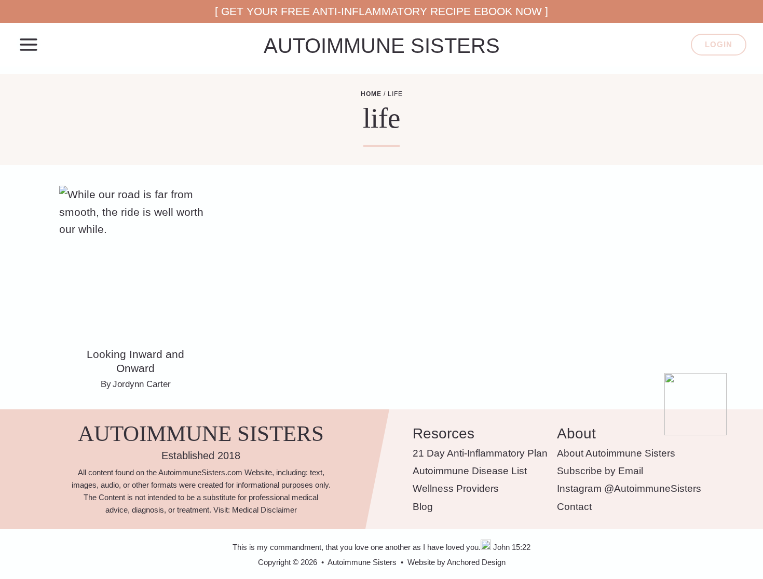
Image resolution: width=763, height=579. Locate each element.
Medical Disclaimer (264, 509)
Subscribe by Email (600, 470)
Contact (574, 506)
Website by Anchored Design (456, 562)
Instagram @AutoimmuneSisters (629, 488)
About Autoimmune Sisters (616, 453)
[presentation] (135, 262)
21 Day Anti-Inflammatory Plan (480, 453)
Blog (423, 506)
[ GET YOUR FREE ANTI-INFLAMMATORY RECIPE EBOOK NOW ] (381, 11)
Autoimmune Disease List (470, 470)
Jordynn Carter (142, 384)
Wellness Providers (456, 488)
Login (718, 44)
